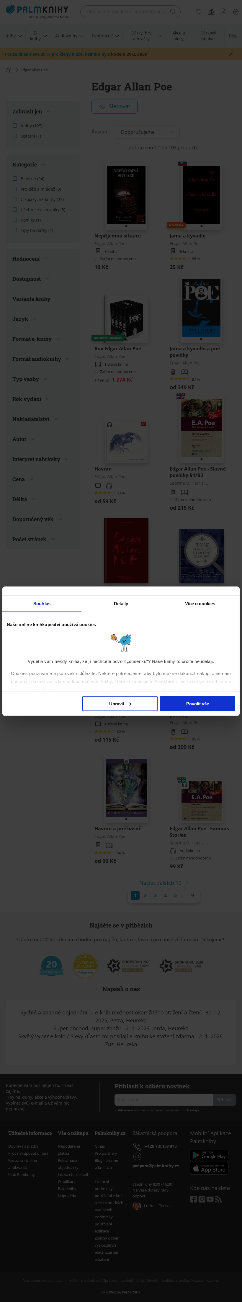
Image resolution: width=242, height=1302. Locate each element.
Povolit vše (197, 703)
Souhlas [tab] (41, 603)
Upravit (116, 703)
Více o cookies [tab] (200, 603)
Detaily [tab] (121, 603)
